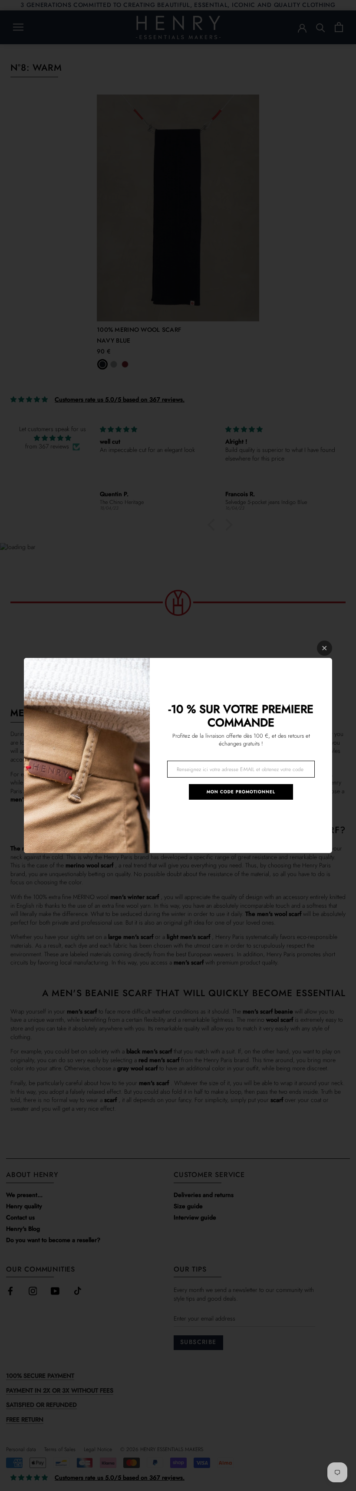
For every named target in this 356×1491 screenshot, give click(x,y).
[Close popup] (324, 648)
